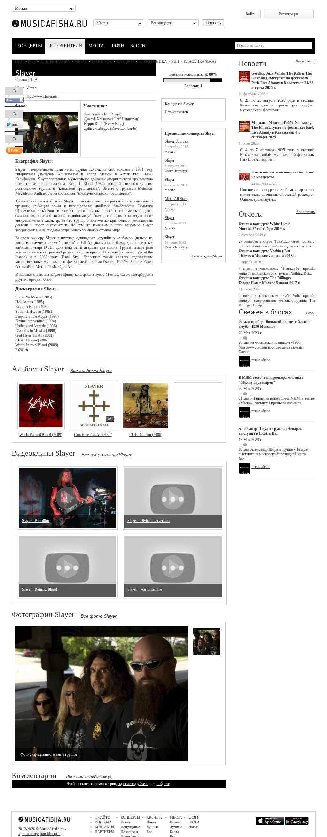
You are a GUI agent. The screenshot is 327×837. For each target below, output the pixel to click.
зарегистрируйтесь (133, 784)
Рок (32, 61)
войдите (163, 784)
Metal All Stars (176, 198)
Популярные (130, 827)
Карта (174, 831)
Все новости (305, 61)
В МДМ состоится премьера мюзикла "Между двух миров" (271, 380)
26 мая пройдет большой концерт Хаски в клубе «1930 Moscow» (275, 324)
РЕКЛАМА (103, 822)
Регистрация (289, 14)
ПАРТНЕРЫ (104, 831)
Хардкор (125, 61)
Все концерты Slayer (206, 256)
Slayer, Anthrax (176, 141)
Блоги (310, 313)
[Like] (14, 149)
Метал (80, 61)
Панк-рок (102, 61)
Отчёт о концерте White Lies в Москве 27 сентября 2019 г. (264, 226)
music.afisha (260, 360)
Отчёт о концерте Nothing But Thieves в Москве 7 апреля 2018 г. (267, 253)
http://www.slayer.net (41, 96)
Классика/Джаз (200, 61)
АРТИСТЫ (155, 817)
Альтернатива (55, 61)
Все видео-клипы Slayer (106, 454)
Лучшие (153, 827)
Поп (19, 61)
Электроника (153, 61)
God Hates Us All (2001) (93, 434)
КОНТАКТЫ (104, 827)
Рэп (175, 61)
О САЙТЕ (102, 817)
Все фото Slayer (99, 616)
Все (149, 831)
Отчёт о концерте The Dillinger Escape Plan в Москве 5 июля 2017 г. (269, 280)
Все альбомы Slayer (91, 370)
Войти (250, 14)
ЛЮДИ (117, 45)
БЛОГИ (137, 45)
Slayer (169, 160)
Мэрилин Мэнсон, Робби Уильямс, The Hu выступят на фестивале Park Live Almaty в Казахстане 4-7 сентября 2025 (282, 130)
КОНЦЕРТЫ (29, 45)
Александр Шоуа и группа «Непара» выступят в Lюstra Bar (270, 431)
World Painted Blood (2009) (40, 434)
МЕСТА (96, 45)
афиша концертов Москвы (39, 834)
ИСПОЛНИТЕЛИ (65, 45)
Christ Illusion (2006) (145, 434)
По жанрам (129, 831)
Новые (126, 822)
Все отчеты (305, 212)
